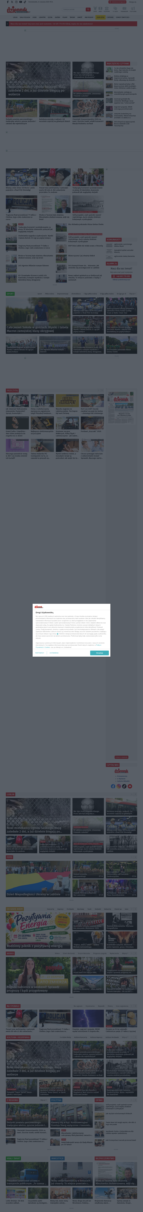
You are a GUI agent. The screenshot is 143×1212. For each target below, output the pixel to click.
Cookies (47, 647)
